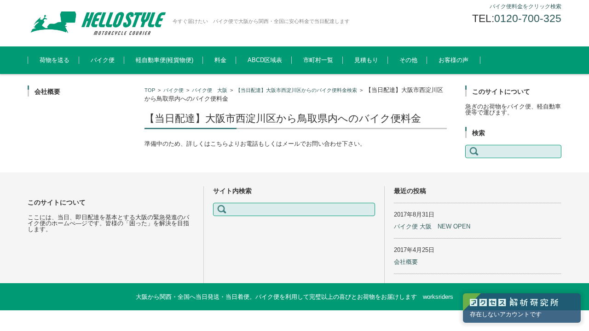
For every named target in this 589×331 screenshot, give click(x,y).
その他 (408, 60)
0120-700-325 (527, 18)
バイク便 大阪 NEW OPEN (432, 226)
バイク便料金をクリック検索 (525, 6)
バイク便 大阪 (209, 90)
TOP (149, 90)
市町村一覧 (318, 60)
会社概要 (406, 261)
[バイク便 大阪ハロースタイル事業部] (97, 23)
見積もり (366, 60)
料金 (220, 60)
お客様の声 (453, 60)
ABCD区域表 (265, 60)
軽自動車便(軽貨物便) (164, 60)
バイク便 (103, 60)
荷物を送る (54, 60)
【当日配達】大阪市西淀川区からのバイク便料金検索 (296, 90)
